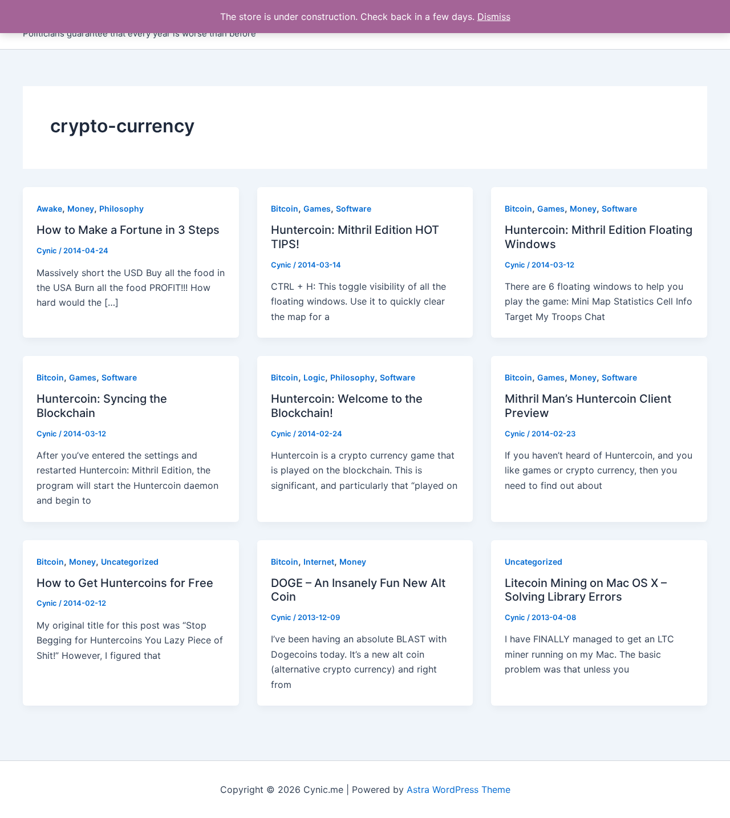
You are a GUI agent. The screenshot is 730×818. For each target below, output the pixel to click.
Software (353, 208)
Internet (318, 561)
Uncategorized (130, 561)
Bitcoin (284, 208)
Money (80, 208)
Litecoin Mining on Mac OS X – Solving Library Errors (586, 590)
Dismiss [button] (493, 16)
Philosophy (121, 208)
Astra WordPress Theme (458, 789)
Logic (314, 377)
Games (317, 208)
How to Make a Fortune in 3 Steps (128, 230)
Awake (49, 208)
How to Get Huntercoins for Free (124, 583)
